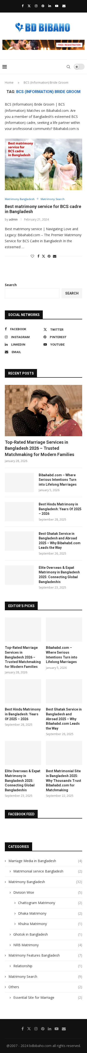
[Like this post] (32, 256)
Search (11, 284)
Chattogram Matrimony (50, 902)
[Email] (63, 6)
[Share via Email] (54, 256)
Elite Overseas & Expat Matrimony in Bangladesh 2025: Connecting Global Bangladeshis (59, 575)
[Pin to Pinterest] (49, 256)
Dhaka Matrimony (50, 913)
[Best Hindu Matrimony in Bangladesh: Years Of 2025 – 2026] (19, 511)
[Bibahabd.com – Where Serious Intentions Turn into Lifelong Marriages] (19, 482)
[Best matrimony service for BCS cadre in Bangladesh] (43, 164)
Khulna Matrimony (50, 923)
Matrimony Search (45, 976)
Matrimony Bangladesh (45, 881)
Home (9, 82)
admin (13, 219)
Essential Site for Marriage (47, 997)
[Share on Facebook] (38, 256)
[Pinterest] (43, 6)
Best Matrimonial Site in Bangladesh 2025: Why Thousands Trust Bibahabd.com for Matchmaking (63, 780)
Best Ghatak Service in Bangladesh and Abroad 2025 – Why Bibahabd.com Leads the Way (59, 541)
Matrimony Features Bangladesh (45, 955)
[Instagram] (36, 6)
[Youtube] (56, 6)
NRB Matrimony (47, 945)
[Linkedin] (49, 6)
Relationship (47, 966)
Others (45, 987)
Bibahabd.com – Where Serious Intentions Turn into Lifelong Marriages (58, 479)
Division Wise (47, 892)
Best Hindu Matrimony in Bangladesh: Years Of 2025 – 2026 (60, 509)
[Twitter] (29, 6)
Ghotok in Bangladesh (47, 934)
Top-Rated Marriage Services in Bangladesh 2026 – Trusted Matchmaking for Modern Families (39, 448)
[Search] (68, 67)
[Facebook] (22, 6)
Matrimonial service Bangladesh (47, 871)
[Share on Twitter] (43, 256)
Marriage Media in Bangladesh (45, 860)
